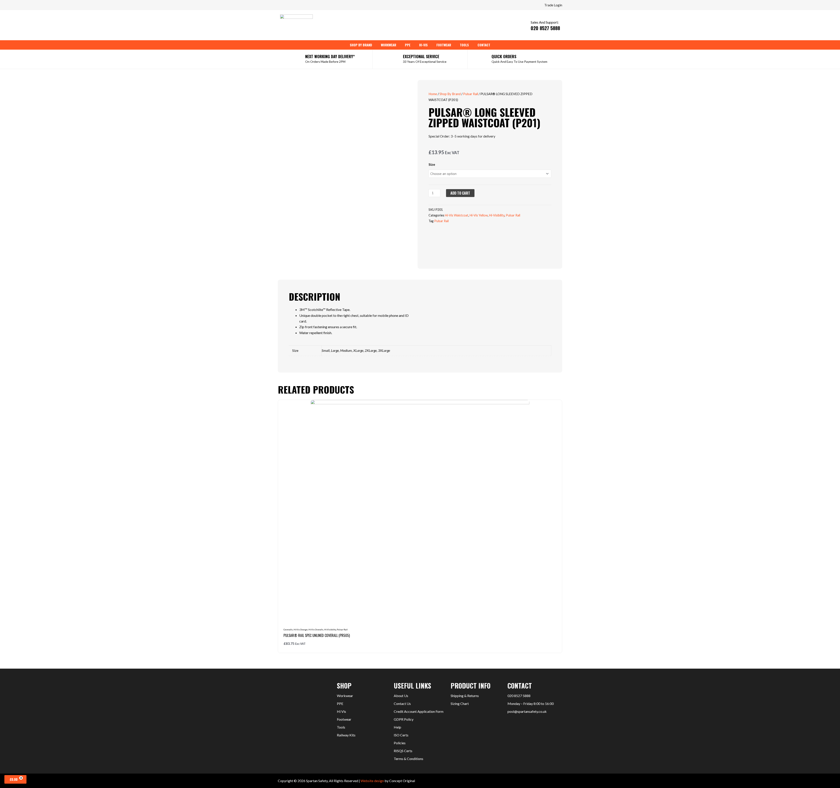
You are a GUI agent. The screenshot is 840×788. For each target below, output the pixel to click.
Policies (400, 743)
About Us (401, 696)
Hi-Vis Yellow (479, 215)
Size (432, 164)
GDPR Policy (403, 719)
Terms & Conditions (408, 759)
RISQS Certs (403, 751)
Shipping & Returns (465, 696)
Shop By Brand (450, 94)
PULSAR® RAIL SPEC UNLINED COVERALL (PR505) (317, 635)
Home (433, 94)
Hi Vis (341, 711)
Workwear (345, 696)
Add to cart (460, 193)
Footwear (344, 719)
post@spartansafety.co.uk (527, 711)
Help (397, 727)
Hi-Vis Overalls (315, 629)
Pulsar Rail (470, 94)
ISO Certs (401, 735)
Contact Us (402, 703)
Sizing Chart (460, 703)
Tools (341, 727)
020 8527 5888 (519, 696)
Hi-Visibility (496, 215)
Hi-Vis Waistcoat (456, 215)
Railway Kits (346, 735)
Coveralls (288, 629)
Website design (372, 781)
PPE (340, 703)
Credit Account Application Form (418, 711)
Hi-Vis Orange (301, 629)
